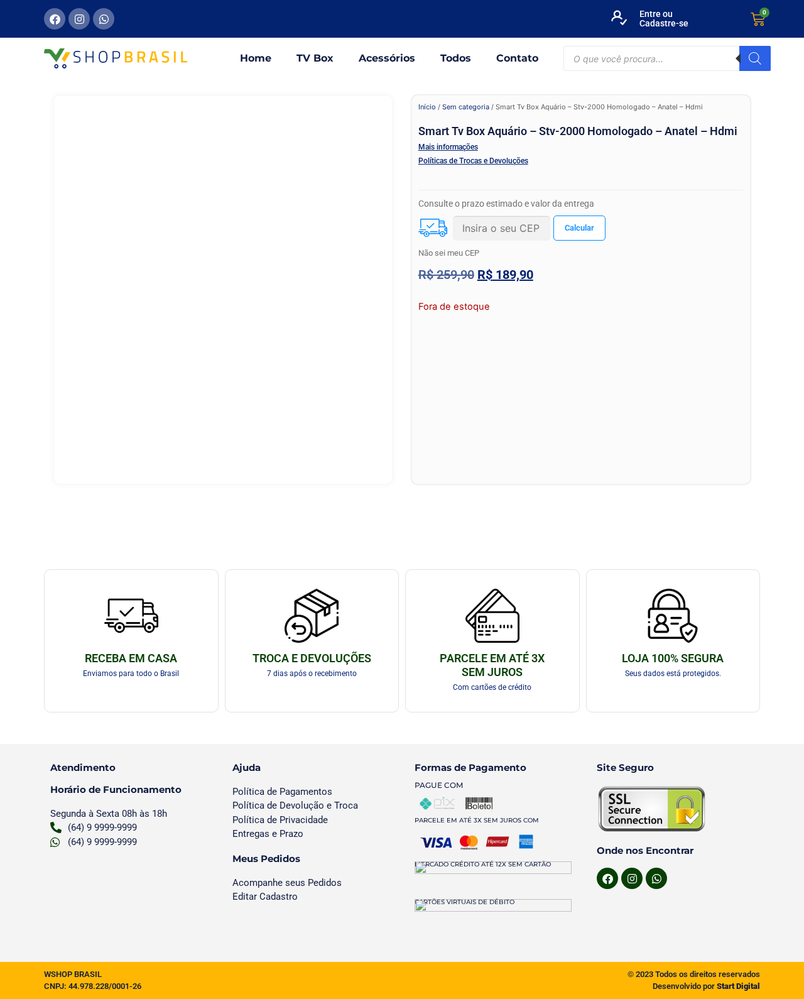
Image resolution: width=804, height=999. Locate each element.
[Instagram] (79, 19)
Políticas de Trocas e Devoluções (473, 160)
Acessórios (387, 58)
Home (255, 58)
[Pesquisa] (755, 58)
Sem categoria (465, 106)
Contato (517, 58)
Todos (455, 58)
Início (427, 106)
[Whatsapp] (103, 19)
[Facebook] (54, 19)
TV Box (315, 58)
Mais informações (448, 147)
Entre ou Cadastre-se (663, 18)
